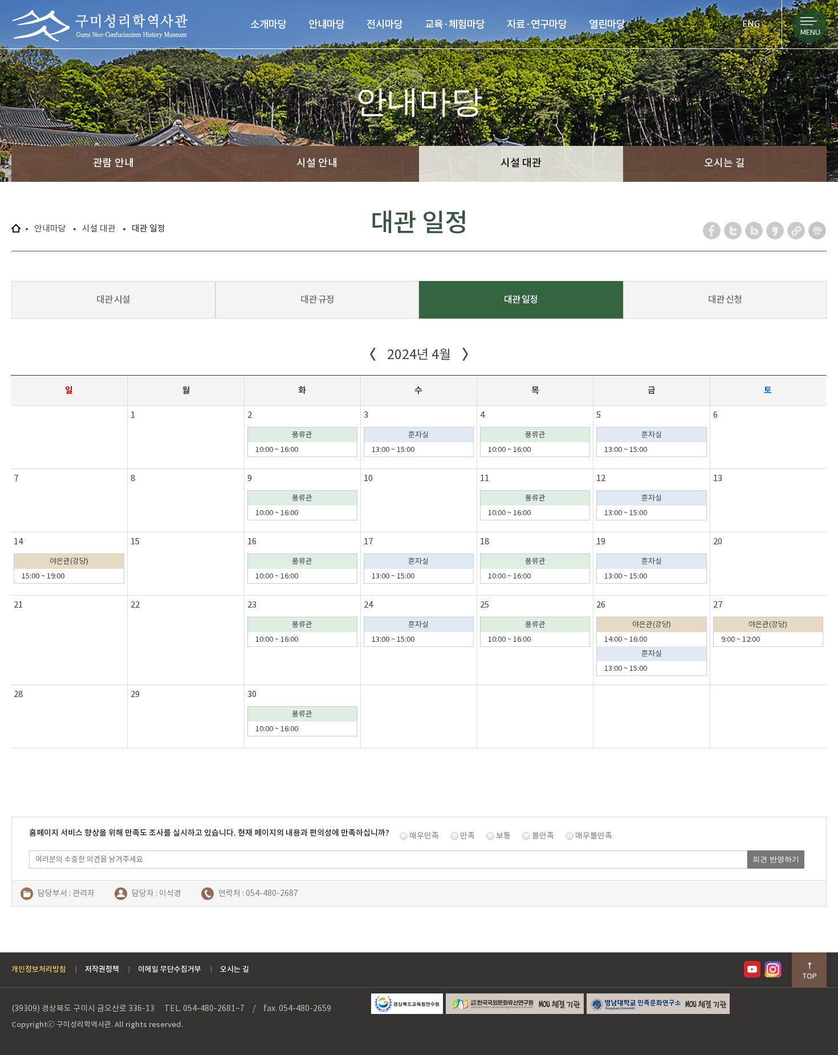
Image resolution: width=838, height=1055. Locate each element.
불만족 (543, 835)
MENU (810, 32)
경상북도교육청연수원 (407, 1003)
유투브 (754, 969)
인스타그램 (774, 969)
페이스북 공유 (712, 230)
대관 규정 (317, 299)
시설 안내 (316, 162)
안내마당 (326, 24)
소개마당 (268, 24)
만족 (467, 835)
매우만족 (424, 835)
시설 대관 (521, 162)
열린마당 (607, 24)
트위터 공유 (733, 230)
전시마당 (385, 24)
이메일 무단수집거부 (169, 969)
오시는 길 (724, 162)
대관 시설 (113, 299)
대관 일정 (521, 299)
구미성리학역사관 (99, 26)
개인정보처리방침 (38, 969)
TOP (810, 976)
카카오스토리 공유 (775, 230)
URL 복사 (796, 230)
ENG (751, 23)
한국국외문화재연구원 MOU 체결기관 (515, 1003)
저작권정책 (102, 969)
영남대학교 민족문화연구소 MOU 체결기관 (658, 1003)
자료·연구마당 (537, 24)
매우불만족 (593, 835)
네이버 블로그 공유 (754, 230)
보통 (503, 835)
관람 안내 (113, 162)
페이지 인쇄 (817, 230)
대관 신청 (725, 299)
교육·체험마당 (455, 24)
